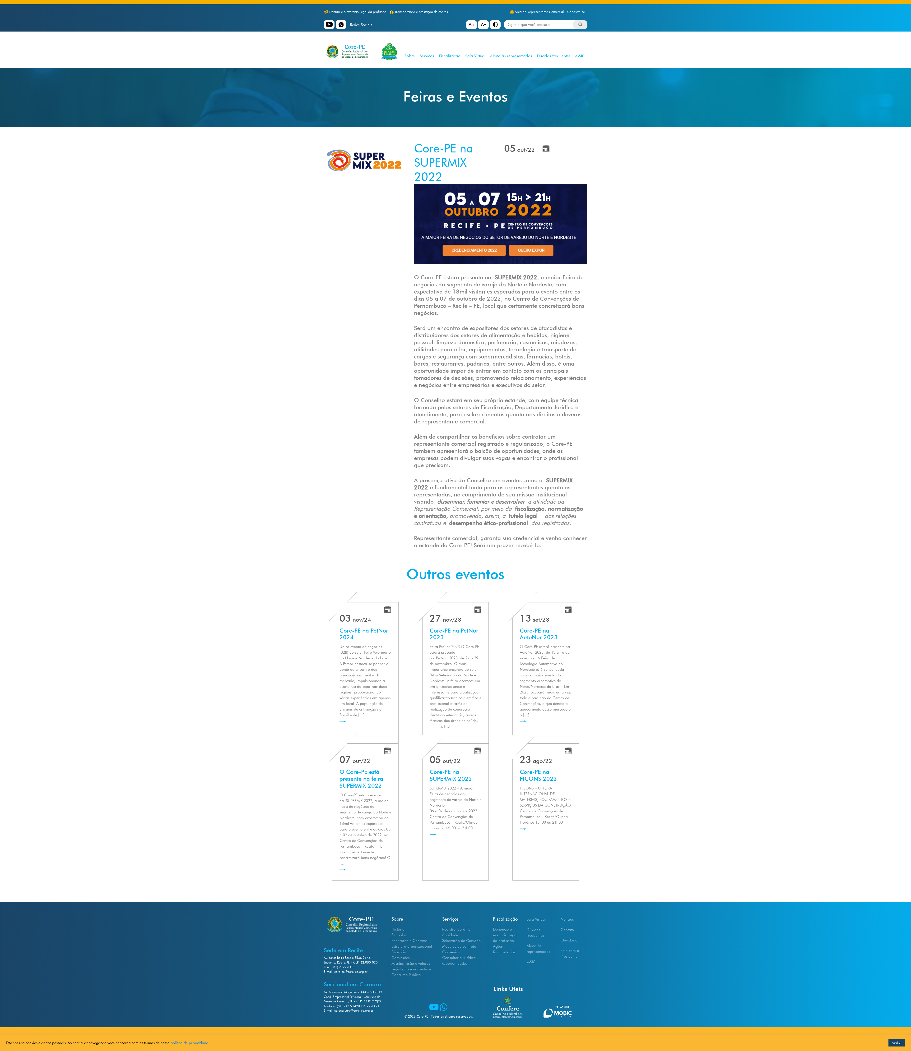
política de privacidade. (190, 1043)
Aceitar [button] (897, 1043)
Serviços (427, 56)
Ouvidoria (569, 940)
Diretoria (398, 952)
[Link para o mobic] (558, 998)
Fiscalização (449, 56)
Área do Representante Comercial (539, 12)
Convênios (451, 952)
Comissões (400, 957)
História (397, 929)
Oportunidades (454, 963)
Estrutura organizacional (411, 946)
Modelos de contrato (459, 946)
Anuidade (450, 935)
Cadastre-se (576, 12)
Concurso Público (406, 975)
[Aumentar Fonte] (471, 24)
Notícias (567, 919)
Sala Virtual (475, 56)
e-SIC (580, 56)
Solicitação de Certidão (461, 940)
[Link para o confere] (508, 998)
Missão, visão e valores (410, 963)
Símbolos (399, 935)
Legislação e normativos (411, 969)
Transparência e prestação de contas (421, 12)
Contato (567, 929)
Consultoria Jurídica (459, 957)
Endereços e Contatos (409, 940)
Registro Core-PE (456, 929)
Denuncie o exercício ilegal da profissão (357, 12)
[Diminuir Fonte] (483, 24)
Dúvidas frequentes (554, 56)
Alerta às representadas (511, 56)
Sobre (409, 56)
